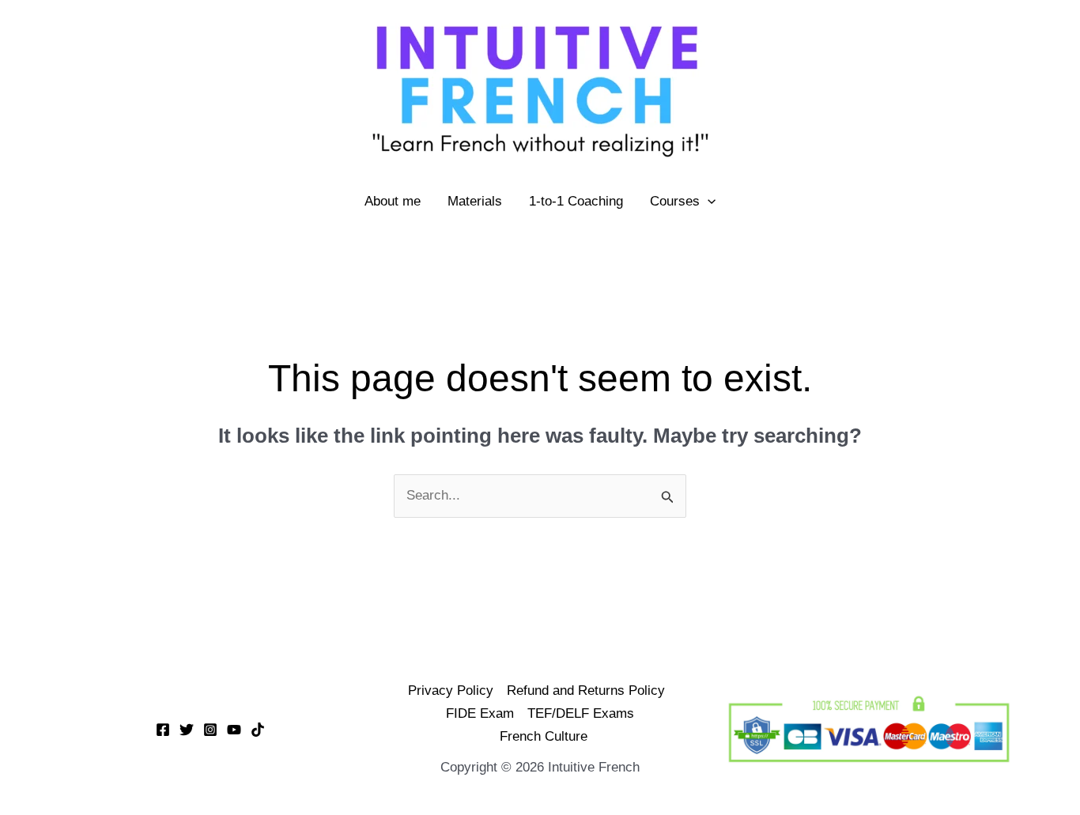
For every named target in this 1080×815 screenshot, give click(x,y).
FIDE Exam (480, 713)
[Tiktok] (258, 730)
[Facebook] (163, 730)
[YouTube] (234, 730)
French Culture (543, 736)
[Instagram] (210, 730)
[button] (708, 201)
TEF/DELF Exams (580, 713)
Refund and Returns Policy (586, 690)
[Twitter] (186, 730)
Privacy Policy (450, 690)
